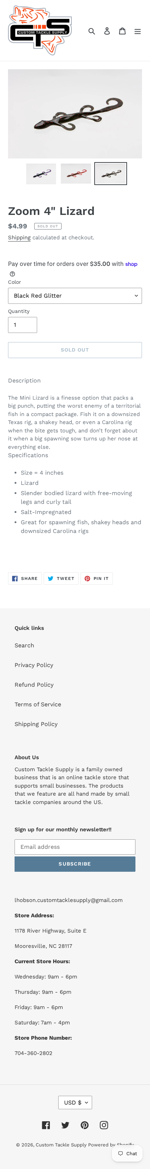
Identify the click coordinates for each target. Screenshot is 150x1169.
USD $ (73, 1102)
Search (24, 645)
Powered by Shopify (111, 1145)
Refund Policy (34, 684)
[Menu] (137, 31)
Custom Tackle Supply (62, 1145)
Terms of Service (38, 704)
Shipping (19, 237)
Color (14, 282)
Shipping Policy (36, 724)
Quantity (18, 311)
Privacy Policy (34, 665)
